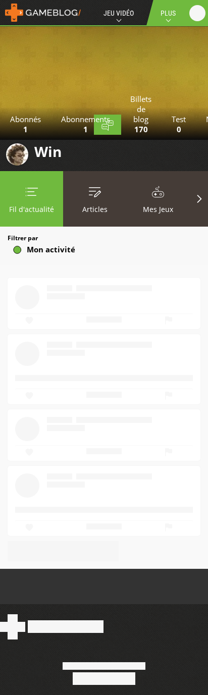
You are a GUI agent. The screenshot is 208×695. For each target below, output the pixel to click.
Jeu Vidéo (118, 13)
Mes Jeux (158, 209)
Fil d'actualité (31, 209)
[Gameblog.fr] (40, 12)
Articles (95, 209)
